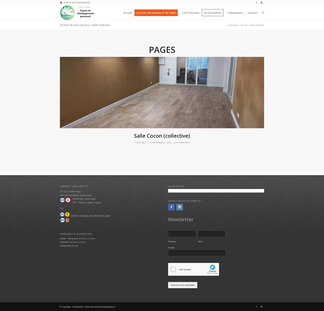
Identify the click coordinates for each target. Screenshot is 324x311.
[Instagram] (261, 2)
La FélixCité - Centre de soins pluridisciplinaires (93, 306)
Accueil (244, 25)
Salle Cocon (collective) (162, 135)
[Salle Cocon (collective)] (162, 92)
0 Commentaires (156, 142)
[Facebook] (256, 2)
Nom (200, 241)
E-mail (172, 247)
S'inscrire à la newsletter (183, 285)
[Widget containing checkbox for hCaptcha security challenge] (193, 269)
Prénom (172, 241)
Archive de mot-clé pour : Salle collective (85, 25)
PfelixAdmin (184, 142)
